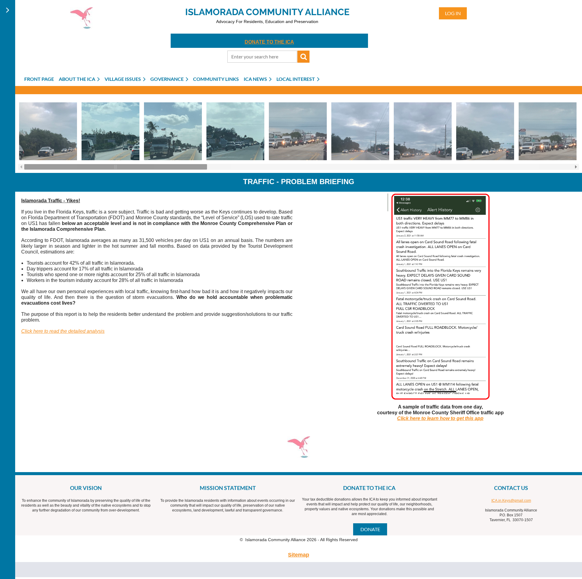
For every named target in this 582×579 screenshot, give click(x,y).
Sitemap (298, 555)
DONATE (370, 529)
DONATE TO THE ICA (269, 42)
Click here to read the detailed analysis (63, 331)
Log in (453, 13)
